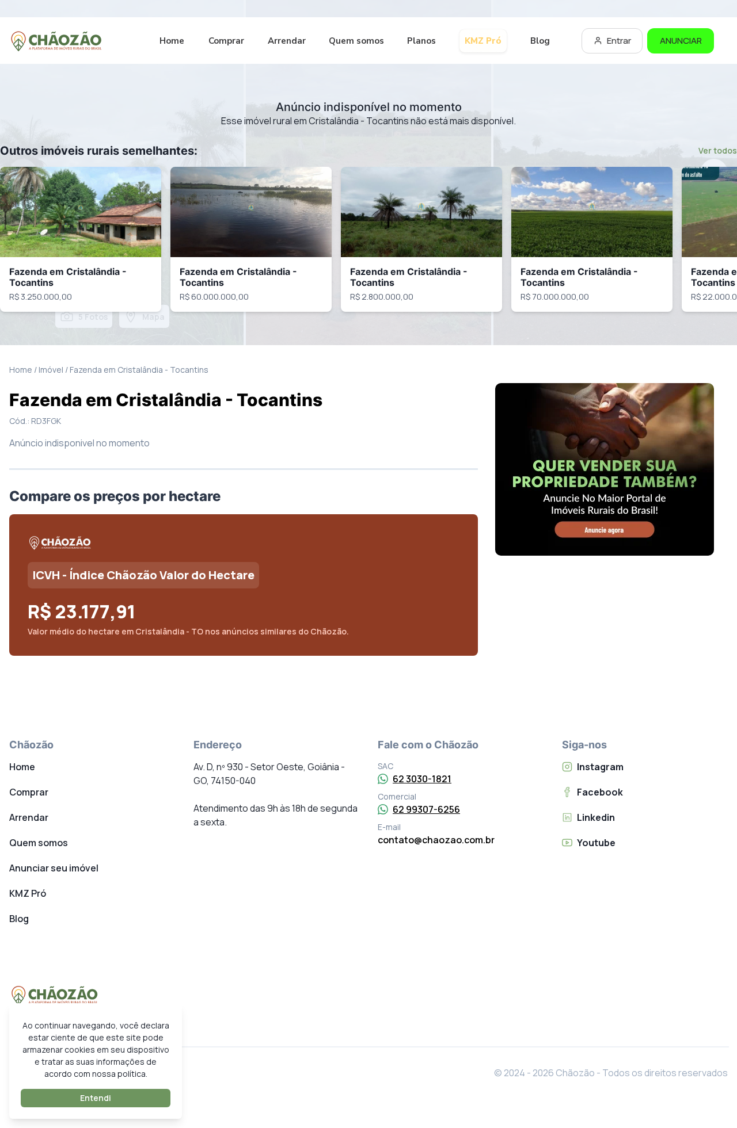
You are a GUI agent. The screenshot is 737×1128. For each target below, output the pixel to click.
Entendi (95, 1097)
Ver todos (717, 150)
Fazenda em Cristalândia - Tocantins (68, 277)
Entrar (619, 41)
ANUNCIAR (681, 41)
